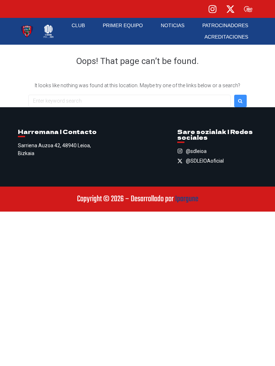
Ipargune (186, 199)
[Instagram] (212, 9)
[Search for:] (129, 101)
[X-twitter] (230, 9)
